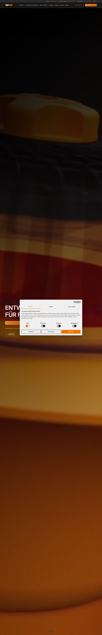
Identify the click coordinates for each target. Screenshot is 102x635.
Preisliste (51, 5)
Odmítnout (31, 331)
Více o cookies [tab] (71, 306)
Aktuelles (56, 5)
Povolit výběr (51, 331)
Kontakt (67, 5)
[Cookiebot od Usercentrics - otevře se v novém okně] (75, 302)
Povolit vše (71, 331)
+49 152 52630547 (71, 1)
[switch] (43, 326)
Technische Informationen (32, 5)
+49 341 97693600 (87, 1)
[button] (94, 1)
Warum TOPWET (43, 5)
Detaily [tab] (51, 306)
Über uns (62, 5)
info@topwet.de (53, 1)
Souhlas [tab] (30, 306)
